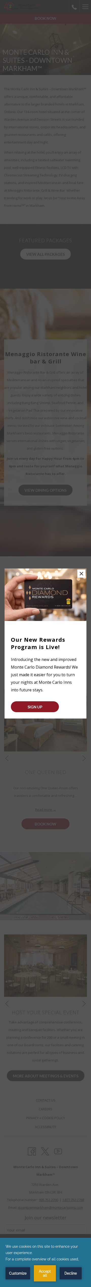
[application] (45, 1262)
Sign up (35, 707)
